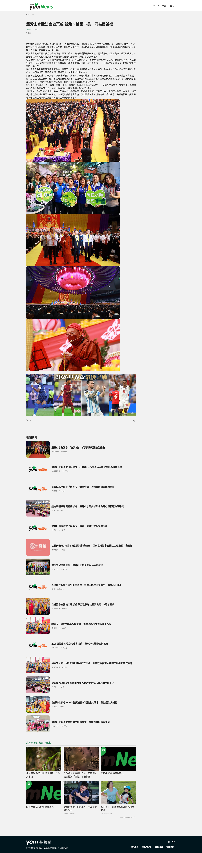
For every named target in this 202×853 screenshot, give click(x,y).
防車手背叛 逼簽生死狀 (112, 773)
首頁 (27, 15)
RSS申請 (162, 5)
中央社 (29, 29)
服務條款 (134, 847)
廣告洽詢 (159, 847)
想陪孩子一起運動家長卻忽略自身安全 (117, 808)
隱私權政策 (147, 847)
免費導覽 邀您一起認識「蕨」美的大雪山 (43, 775)
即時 (32, 15)
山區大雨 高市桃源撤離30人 (40, 806)
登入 (172, 5)
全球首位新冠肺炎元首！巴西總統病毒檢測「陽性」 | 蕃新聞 (80, 775)
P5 (28, 420)
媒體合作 (170, 847)
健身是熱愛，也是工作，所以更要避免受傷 (80, 808)
